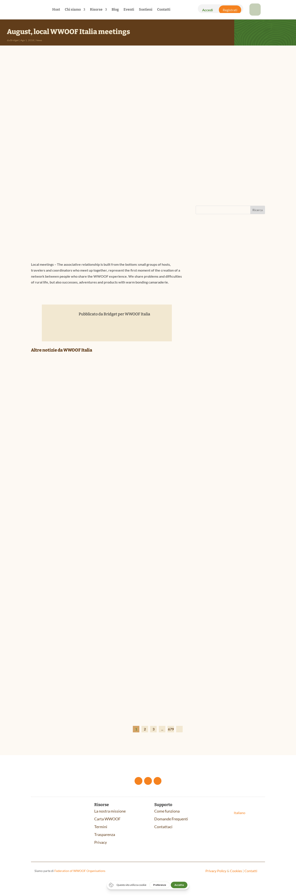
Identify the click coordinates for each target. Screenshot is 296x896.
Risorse (96, 9)
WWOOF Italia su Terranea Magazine (72, 566)
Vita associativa (94, 455)
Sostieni (145, 9)
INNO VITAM (212, 426)
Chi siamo (73, 9)
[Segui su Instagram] (157, 781)
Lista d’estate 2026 (53, 684)
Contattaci (163, 826)
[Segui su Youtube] (148, 781)
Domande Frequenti (171, 818)
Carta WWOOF (107, 818)
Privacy (100, 842)
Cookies (236, 871)
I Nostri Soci (78, 455)
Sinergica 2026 (214, 326)
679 (171, 729)
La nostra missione (110, 811)
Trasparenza (104, 834)
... (162, 729)
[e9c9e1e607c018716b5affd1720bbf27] (255, 14)
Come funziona (167, 811)
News (39, 40)
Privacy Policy (215, 871)
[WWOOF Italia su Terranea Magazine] (107, 519)
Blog (115, 9)
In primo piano (60, 690)
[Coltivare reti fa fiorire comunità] (107, 401)
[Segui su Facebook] (138, 781)
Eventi (129, 9)
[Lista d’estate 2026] (107, 637)
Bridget (14, 40)
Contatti (163, 9)
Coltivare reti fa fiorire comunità (70, 448)
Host (56, 9)
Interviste (76, 573)
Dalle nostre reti (61, 455)
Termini (100, 826)
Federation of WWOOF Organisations (79, 871)
